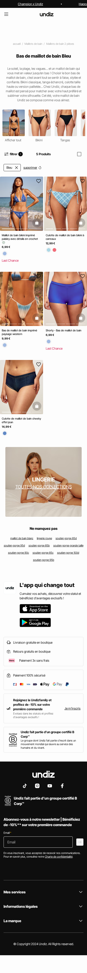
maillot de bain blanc (21, 538)
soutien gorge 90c (18, 552)
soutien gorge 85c (43, 552)
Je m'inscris (72, 708)
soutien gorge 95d (14, 545)
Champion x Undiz (30, 4)
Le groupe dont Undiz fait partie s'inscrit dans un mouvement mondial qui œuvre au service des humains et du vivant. (48, 744)
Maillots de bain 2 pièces (60, 43)
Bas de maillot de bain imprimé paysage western (19, 332)
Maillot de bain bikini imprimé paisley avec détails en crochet (20, 237)
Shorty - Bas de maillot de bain (63, 330)
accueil (17, 43)
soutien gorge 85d (66, 538)
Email (7, 832)
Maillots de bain (33, 43)
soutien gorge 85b (39, 545)
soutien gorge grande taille (68, 545)
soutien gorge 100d (68, 552)
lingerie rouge (44, 538)
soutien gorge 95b (43, 560)
